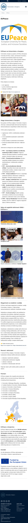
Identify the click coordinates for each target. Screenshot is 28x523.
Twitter (4, 501)
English (19, 1)
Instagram (7, 501)
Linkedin (9, 501)
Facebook (2, 501)
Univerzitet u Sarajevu (13, 6)
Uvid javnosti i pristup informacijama (8, 517)
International (19, 510)
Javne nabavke (19, 509)
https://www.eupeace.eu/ (14, 92)
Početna (3, 12)
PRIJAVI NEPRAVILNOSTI (5, 518)
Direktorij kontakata (20, 505)
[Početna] (3, 494)
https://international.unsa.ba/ (19, 345)
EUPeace (7, 12)
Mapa (18, 506)
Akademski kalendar (20, 508)
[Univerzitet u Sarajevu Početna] (4, 6)
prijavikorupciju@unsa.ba (6, 521)
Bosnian (24, 1)
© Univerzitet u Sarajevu (5, 514)
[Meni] (25, 7)
